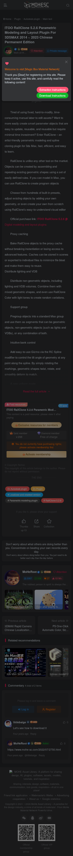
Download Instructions (52, 95)
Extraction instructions (52, 90)
